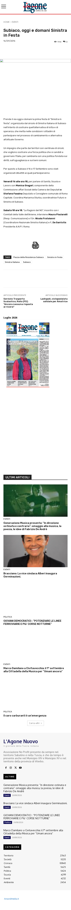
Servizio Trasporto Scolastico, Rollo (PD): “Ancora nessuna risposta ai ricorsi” (18, 302)
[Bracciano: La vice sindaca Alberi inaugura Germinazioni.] (35, 551)
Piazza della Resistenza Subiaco (28, 257)
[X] (15, 767)
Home (6, 21)
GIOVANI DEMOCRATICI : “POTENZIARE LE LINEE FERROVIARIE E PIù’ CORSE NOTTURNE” (32, 622)
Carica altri (34, 723)
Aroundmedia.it (11, 899)
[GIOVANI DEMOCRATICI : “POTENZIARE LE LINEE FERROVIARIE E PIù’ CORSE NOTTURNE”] (35, 598)
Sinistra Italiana (12, 262)
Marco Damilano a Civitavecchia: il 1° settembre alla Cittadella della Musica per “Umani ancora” (33, 670)
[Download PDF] (35, 247)
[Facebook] (5, 767)
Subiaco (27, 262)
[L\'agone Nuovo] (35, 7)
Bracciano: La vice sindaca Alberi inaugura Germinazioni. (35, 803)
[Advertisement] (35, 432)
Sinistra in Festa (54, 257)
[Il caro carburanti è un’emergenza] (35, 693)
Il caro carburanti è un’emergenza (24, 715)
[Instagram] (10, 767)
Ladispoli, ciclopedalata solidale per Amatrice (54, 300)
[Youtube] (20, 767)
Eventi (15, 21)
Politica (7, 617)
